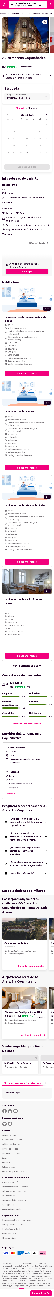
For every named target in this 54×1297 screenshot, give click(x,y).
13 (27, 138)
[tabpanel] (27, 1093)
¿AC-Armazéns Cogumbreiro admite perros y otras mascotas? (25, 850)
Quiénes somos (9, 1135)
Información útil (9, 1196)
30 (46, 152)
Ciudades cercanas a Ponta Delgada (22, 1083)
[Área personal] (50, 4)
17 (8, 145)
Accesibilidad (8, 1205)
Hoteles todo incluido (11, 1229)
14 (33, 138)
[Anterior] (8, 114)
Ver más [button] (9, 794)
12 (20, 138)
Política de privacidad (11, 1144)
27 (27, 152)
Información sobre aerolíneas (14, 1191)
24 (8, 152)
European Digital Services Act (15, 1200)
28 (33, 152)
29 (40, 152)
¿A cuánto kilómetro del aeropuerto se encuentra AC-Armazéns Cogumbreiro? (25, 836)
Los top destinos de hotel (13, 1224)
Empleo (5, 1158)
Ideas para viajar (9, 1238)
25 (14, 152)
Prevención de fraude (11, 1209)
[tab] (22, 1083)
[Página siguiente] (49, 1083)
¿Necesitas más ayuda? (22, 873)
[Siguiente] (46, 114)
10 (8, 138)
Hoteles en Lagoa (12, 1093)
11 (14, 138)
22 (40, 145)
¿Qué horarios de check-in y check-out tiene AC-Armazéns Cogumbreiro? (26, 822)
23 (46, 145)
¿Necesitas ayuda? (10, 1182)
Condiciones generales (12, 1140)
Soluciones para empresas (13, 1171)
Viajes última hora (9, 1233)
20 (27, 145)
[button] (25, 35)
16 (46, 138)
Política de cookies (10, 1149)
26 (20, 152)
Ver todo (7, 234)
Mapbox (33, 243)
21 (33, 145)
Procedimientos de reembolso (15, 1187)
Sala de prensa (8, 1167)
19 (20, 145)
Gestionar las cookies (11, 1153)
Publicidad (6, 1162)
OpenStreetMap (45, 243)
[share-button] (45, 22)
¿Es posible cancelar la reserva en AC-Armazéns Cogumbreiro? (26, 864)
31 (8, 159)
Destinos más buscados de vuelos (16, 1220)
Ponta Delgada (17, 14)
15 (40, 138)
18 (14, 145)
